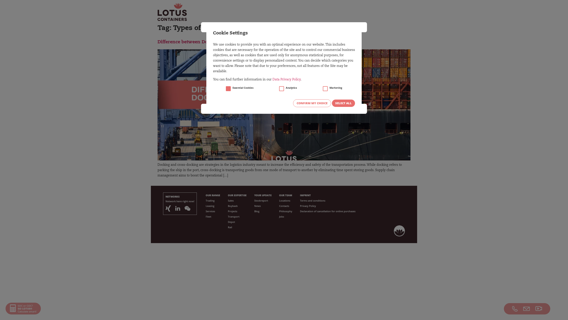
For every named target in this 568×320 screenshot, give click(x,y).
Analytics (291, 87)
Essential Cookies (243, 87)
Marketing (335, 87)
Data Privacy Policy (286, 79)
